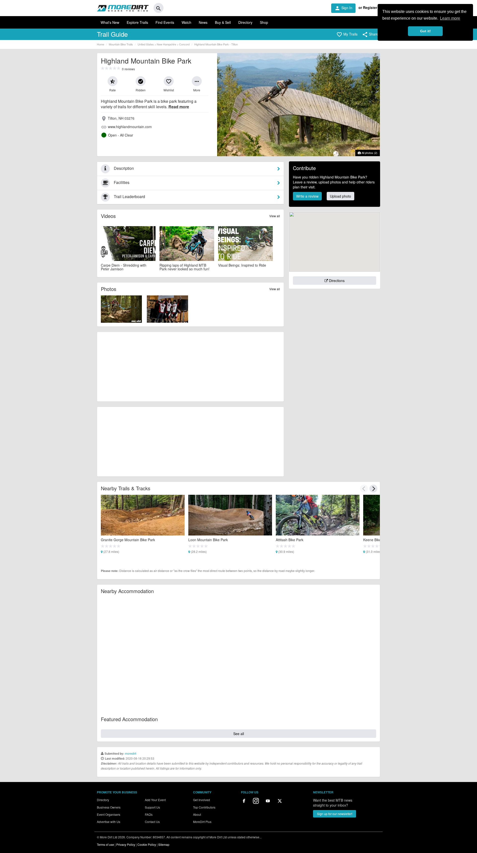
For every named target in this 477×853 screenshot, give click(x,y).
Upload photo (340, 196)
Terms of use (105, 844)
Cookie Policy (146, 844)
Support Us (152, 807)
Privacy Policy (125, 844)
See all (238, 733)
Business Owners (108, 807)
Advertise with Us (108, 821)
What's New (110, 22)
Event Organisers (108, 814)
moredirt (130, 753)
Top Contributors (204, 807)
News (203, 22)
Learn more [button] (450, 18)
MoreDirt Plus (202, 821)
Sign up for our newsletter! (334, 814)
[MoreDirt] (123, 8)
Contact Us (152, 821)
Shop (264, 22)
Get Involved (201, 800)
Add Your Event (155, 800)
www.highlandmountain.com (130, 126)
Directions (336, 280)
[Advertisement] (190, 366)
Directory (245, 22)
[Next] (373, 489)
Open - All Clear (120, 135)
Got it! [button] (425, 31)
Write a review (307, 196)
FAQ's (149, 814)
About (197, 814)
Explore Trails (137, 22)
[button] (347, 34)
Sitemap (163, 844)
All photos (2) (369, 153)
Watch (186, 22)
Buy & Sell (223, 22)
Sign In (343, 8)
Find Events (165, 22)
